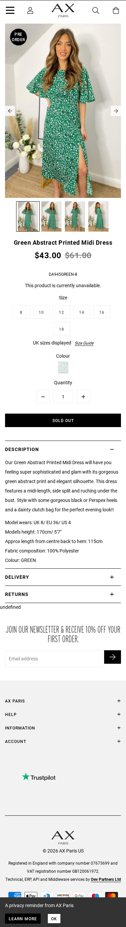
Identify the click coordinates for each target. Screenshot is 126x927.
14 (81, 312)
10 (41, 312)
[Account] (30, 10)
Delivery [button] (17, 577)
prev (10, 111)
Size (63, 297)
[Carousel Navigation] (63, 111)
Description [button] (22, 449)
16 (101, 312)
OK (54, 918)
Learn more (23, 918)
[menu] (10, 11)
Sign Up (112, 657)
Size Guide (84, 343)
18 (61, 329)
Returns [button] (17, 594)
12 (61, 312)
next (116, 111)
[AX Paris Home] (62, 10)
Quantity (63, 382)
